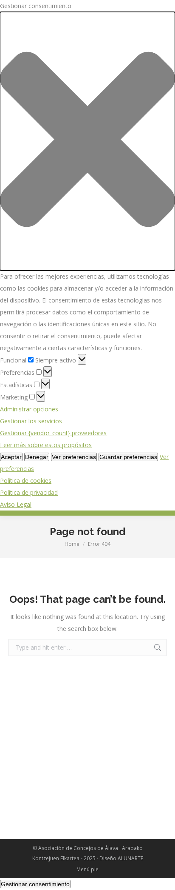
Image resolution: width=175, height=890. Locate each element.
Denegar (36, 457)
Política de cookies (25, 480)
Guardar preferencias (128, 457)
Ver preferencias (74, 457)
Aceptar (11, 457)
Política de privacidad (29, 492)
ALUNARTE (130, 858)
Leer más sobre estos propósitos (46, 445)
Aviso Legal (15, 504)
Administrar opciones (29, 409)
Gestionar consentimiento (35, 884)
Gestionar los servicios (31, 421)
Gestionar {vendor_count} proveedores (53, 433)
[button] (87, 141)
